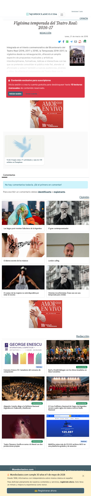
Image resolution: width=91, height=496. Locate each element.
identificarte (44, 192)
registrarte (59, 192)
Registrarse (75, 11)
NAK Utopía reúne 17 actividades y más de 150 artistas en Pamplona (24, 161)
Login (81, 11)
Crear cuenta (31, 94)
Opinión (84, 18)
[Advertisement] (45, 5)
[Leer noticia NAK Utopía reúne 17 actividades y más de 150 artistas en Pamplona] (24, 146)
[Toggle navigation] (62, 14)
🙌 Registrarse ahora (45, 490)
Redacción (45, 33)
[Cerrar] (83, 476)
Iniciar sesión (15, 94)
